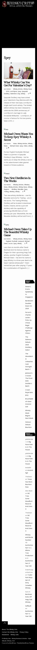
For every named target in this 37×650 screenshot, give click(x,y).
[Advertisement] (18, 28)
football (14, 241)
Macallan (20, 189)
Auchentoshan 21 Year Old (29, 563)
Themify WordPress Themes (25, 643)
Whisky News (27, 89)
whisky (23, 94)
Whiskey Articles (18, 185)
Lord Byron (13, 91)
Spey (19, 91)
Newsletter (5, 635)
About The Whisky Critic (9, 629)
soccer (10, 243)
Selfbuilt (28, 606)
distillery (14, 189)
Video (15, 143)
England (8, 241)
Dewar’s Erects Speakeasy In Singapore (29, 292)
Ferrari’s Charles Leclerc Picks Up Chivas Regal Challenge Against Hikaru (28, 322)
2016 (7, 91)
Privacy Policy (24, 632)
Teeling (6, 191)
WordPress (12, 643)
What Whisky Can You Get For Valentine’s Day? (18, 84)
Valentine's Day (15, 94)
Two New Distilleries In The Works (17, 179)
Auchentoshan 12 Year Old (29, 613)
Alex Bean (7, 89)
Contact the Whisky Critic (10, 632)
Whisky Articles (18, 89)
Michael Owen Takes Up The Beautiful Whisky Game (18, 232)
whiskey (12, 191)
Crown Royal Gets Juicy (29, 392)
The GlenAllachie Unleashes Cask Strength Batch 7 (29, 361)
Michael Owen (14, 146)
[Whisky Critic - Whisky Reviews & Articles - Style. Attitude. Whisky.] (18, 7)
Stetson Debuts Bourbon (28, 424)
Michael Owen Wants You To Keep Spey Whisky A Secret (18, 136)
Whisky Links (15, 635)
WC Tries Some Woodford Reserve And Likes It (28, 501)
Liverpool (21, 241)
